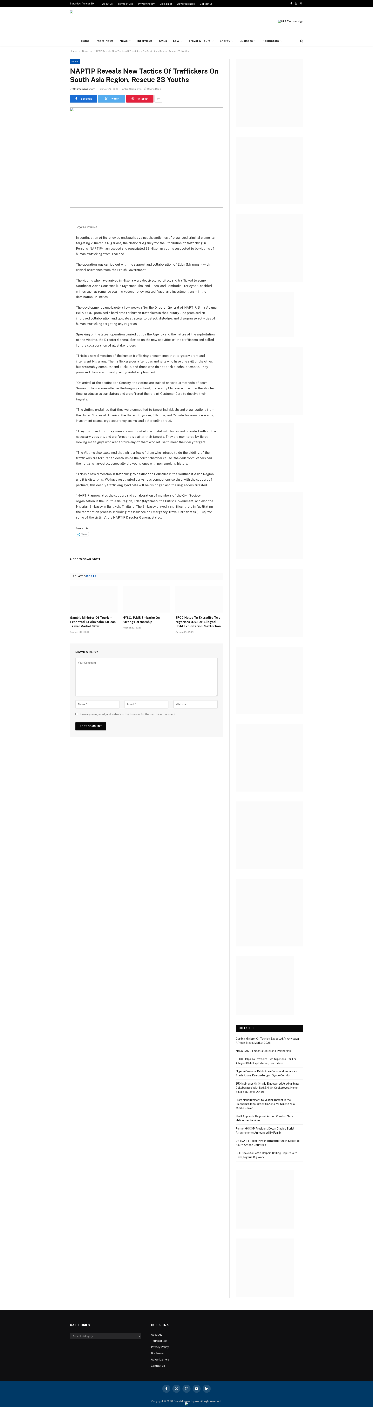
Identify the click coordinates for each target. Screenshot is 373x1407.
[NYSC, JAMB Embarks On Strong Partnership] (146, 599)
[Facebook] (56, 227)
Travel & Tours (199, 40)
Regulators (270, 40)
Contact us (206, 3)
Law (176, 40)
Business (246, 40)
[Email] (56, 266)
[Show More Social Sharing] (158, 99)
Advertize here (186, 3)
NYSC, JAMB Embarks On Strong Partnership (141, 620)
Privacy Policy (146, 3)
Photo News (104, 40)
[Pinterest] (56, 256)
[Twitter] (56, 236)
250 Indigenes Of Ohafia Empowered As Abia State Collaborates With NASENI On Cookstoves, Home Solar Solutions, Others (268, 1087)
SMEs (163, 40)
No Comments (133, 89)
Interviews (145, 40)
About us (107, 3)
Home (85, 40)
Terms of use (125, 3)
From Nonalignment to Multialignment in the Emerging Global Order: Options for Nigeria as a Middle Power (265, 1104)
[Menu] (72, 41)
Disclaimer (166, 3)
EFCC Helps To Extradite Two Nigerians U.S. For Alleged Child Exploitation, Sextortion (198, 622)
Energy (225, 40)
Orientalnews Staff (84, 89)
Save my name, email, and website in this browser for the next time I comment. (128, 714)
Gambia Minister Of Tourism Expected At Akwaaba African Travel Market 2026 (93, 622)
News (124, 40)
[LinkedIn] (56, 246)
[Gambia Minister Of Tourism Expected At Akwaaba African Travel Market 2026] (94, 599)
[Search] (301, 41)
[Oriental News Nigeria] (97, 21)
